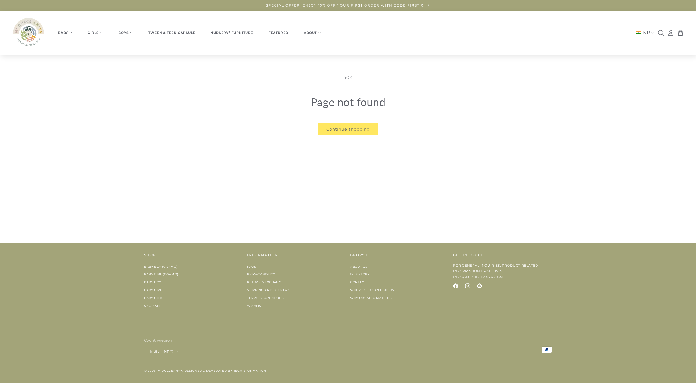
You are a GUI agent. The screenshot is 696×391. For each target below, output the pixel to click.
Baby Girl (153, 290)
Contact (358, 282)
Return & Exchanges (266, 282)
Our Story (359, 274)
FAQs (251, 267)
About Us (359, 267)
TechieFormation (250, 371)
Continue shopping (348, 129)
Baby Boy (152, 282)
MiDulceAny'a (170, 371)
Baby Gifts (154, 298)
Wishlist (255, 306)
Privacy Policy (261, 274)
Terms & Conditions (265, 298)
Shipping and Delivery (268, 290)
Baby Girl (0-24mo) (161, 274)
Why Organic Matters (370, 298)
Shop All (152, 306)
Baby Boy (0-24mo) (161, 267)
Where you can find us (372, 290)
